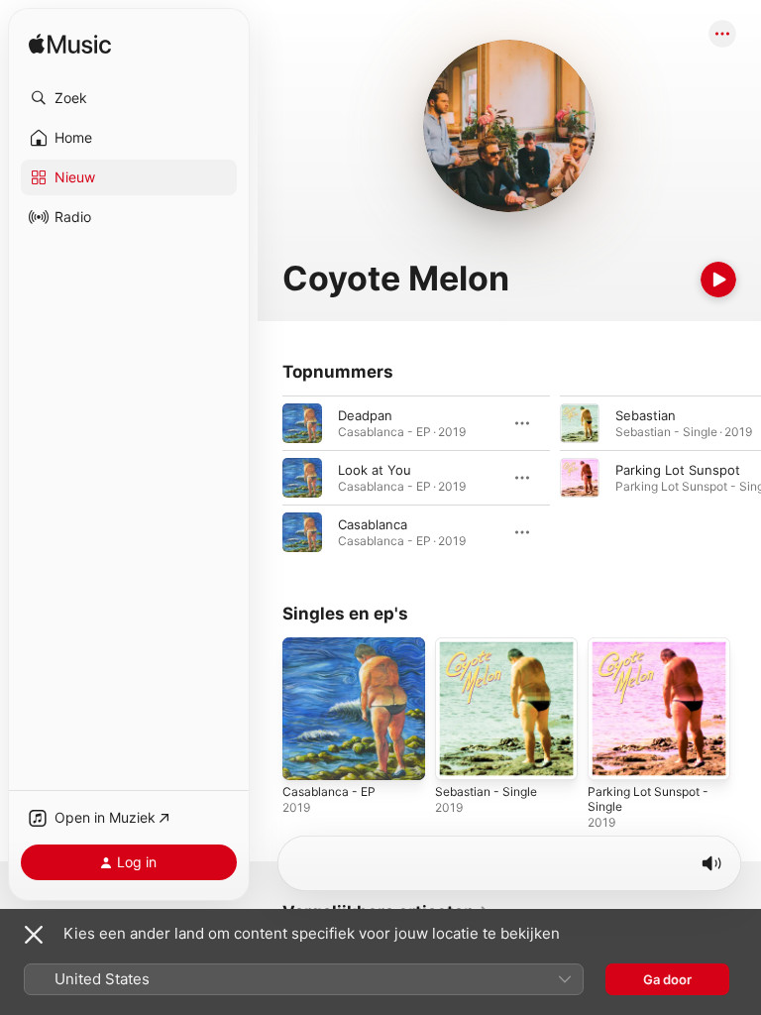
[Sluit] (34, 935)
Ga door (667, 979)
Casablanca (372, 524)
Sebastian (645, 415)
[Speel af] (718, 279)
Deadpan (365, 415)
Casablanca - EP (329, 791)
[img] (70, 45)
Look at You (374, 470)
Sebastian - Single (486, 791)
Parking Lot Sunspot (677, 470)
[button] (129, 98)
